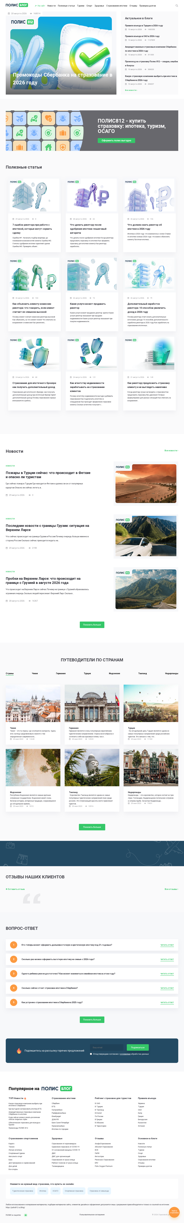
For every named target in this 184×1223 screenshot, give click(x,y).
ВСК (96, 1150)
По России (99, 1116)
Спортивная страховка (74, 1191)
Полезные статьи (66, 6)
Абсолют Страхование (104, 1147)
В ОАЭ (97, 1103)
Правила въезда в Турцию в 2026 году (144, 25)
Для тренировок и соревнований (22, 1163)
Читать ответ (167, 945)
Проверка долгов (147, 6)
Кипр (140, 1113)
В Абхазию (99, 1123)
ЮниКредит (56, 1116)
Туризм (80, 6)
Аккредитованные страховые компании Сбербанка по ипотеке (25, 1113)
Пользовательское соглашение (92, 1215)
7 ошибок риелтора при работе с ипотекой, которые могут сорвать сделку (32, 228)
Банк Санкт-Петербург (60, 1123)
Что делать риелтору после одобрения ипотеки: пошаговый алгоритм (88, 228)
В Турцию (99, 1107)
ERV (96, 1163)
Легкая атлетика (15, 1150)
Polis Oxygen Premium (104, 1166)
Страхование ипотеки (116, 6)
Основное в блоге (147, 1138)
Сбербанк (56, 1103)
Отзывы (133, 6)
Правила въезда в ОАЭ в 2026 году (142, 36)
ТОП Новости (16, 1098)
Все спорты (13, 1169)
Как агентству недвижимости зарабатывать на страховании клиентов (87, 387)
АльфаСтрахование (103, 1144)
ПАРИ (97, 1153)
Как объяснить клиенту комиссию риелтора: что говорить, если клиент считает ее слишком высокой (33, 308)
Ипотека (43, 1191)
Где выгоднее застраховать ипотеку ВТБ (25, 1109)
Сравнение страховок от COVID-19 (65, 1147)
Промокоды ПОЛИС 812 (18, 1128)
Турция (87, 673)
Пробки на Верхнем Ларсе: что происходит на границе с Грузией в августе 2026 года (43, 581)
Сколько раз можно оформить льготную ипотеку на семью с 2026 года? (58, 959)
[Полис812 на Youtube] (25, 1215)
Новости (51, 6)
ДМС (54, 1153)
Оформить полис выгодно (116, 140)
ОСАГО (55, 1191)
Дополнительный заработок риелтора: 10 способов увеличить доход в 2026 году (147, 308)
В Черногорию (100, 1126)
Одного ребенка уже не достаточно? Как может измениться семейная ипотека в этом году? (68, 974)
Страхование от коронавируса (64, 1144)
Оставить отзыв (16, 889)
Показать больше (92, 625)
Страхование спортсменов (23, 1138)
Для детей (13, 1166)
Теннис (12, 1147)
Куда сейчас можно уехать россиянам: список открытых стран (24, 1118)
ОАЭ (140, 1110)
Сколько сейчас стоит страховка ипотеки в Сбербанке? (50, 988)
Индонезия (114, 673)
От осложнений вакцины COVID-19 (66, 1150)
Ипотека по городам (60, 1129)
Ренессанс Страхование (104, 1160)
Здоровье (99, 6)
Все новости (131, 90)
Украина (141, 1103)
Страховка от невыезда (99, 1191)
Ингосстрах (99, 1157)
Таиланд (142, 673)
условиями (125, 1054)
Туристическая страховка (22, 1191)
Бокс (10, 1160)
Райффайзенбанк (59, 1113)
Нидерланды (171, 673)
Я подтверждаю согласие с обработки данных (121, 1054)
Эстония (141, 1126)
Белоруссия (142, 1120)
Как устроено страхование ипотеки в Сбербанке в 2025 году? (52, 1002)
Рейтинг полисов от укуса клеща (65, 1163)
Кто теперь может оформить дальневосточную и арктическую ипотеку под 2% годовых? (67, 945)
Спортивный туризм (17, 1153)
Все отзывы (171, 889)
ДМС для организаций (61, 1157)
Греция (140, 1116)
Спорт (89, 6)
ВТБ (53, 1107)
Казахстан (142, 1123)
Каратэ (11, 1144)
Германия (61, 673)
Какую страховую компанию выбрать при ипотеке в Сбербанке (25, 1105)
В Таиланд (99, 1110)
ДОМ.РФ (55, 1120)
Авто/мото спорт (15, 1157)
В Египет (98, 1113)
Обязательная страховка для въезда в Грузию (24, 1124)
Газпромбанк (57, 1110)
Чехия (35, 673)
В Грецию (98, 1120)
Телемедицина (58, 1166)
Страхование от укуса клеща (63, 1160)
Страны (10, 673)
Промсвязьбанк (58, 1126)
